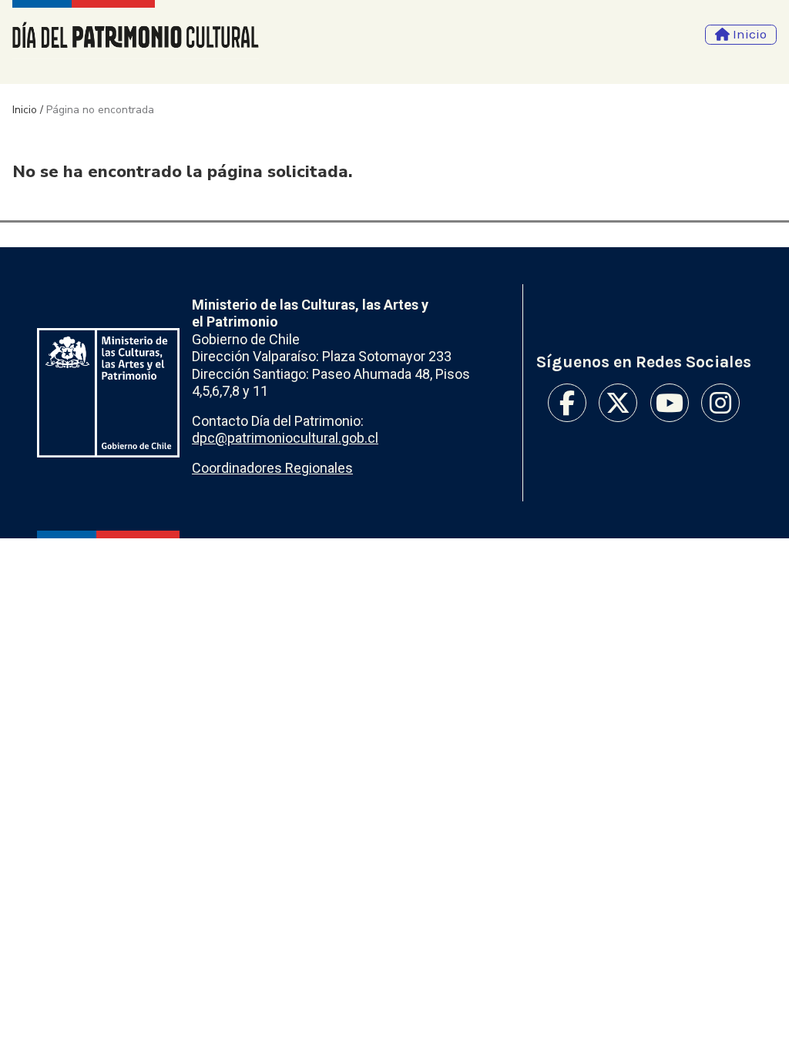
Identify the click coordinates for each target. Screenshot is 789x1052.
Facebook (567, 403)
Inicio (24, 109)
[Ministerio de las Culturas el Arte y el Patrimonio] (108, 393)
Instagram (720, 403)
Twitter (618, 403)
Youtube (669, 403)
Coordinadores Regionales (272, 468)
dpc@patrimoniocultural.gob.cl (285, 438)
